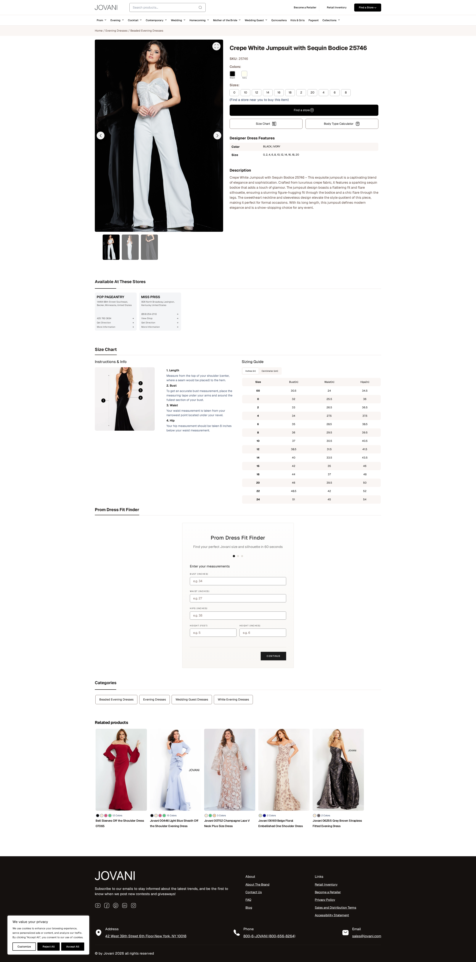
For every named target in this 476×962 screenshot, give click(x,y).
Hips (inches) (199, 608)
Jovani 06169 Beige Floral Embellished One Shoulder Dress (280, 823)
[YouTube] (98, 905)
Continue (273, 656)
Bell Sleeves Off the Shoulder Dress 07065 (120, 823)
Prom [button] (100, 20)
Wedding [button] (176, 20)
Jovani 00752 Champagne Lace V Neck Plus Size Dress (227, 823)
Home (99, 30)
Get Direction (104, 322)
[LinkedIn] (125, 905)
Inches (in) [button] (250, 370)
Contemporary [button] (154, 20)
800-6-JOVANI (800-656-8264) (269, 936)
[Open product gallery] (216, 46)
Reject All (49, 946)
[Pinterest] (116, 905)
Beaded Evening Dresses (146, 30)
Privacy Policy (325, 900)
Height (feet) (199, 625)
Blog (248, 907)
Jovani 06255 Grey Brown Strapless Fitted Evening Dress (337, 823)
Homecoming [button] (197, 20)
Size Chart (263, 124)
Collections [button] (329, 20)
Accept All (72, 946)
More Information (106, 326)
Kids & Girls (297, 20)
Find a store (302, 110)
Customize (24, 946)
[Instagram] (133, 905)
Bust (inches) (199, 574)
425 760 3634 (104, 318)
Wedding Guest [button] (254, 20)
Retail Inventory (326, 884)
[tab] (238, 349)
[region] (48, 935)
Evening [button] (115, 20)
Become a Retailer (328, 892)
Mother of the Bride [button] (225, 20)
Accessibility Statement (332, 915)
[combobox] (167, 7)
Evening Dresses (116, 30)
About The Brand (257, 884)
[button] (100, 135)
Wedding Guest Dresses (192, 699)
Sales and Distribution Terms (335, 907)
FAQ (248, 900)
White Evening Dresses (233, 699)
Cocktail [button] (133, 20)
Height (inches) (249, 625)
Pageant (313, 20)
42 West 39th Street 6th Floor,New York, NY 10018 (145, 936)
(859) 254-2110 (149, 314)
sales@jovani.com (366, 936)
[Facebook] (107, 905)
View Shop (146, 318)
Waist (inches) (199, 591)
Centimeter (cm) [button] (270, 370)
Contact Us (253, 892)
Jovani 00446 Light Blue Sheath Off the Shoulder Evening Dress (174, 823)
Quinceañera (279, 20)
